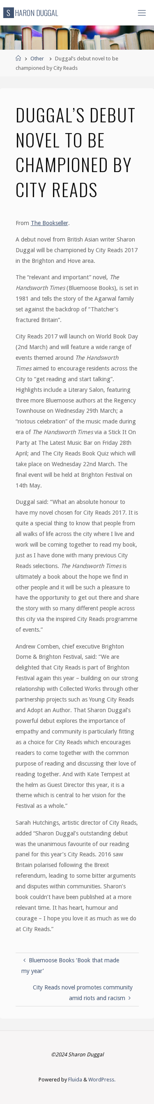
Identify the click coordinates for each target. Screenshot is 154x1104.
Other (37, 58)
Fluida (74, 1079)
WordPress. (101, 1079)
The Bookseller (49, 223)
